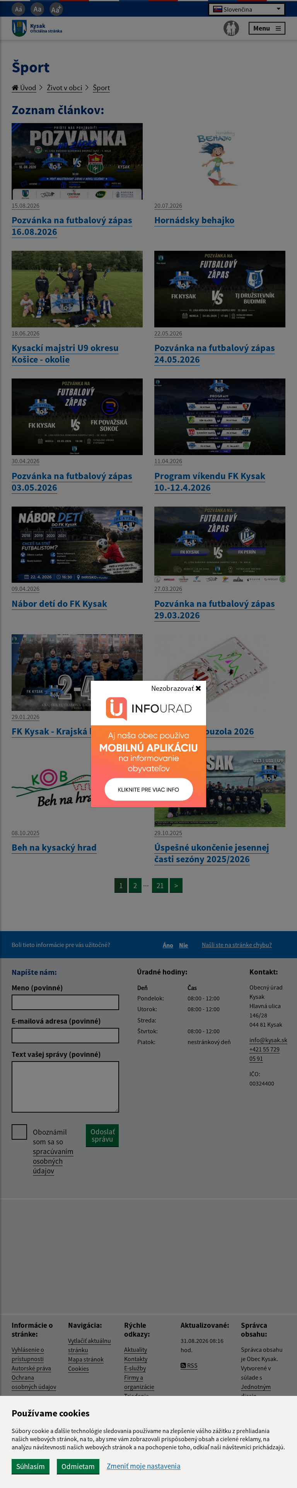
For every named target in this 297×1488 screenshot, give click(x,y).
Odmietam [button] (78, 1466)
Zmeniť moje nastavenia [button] (144, 1466)
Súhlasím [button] (30, 1466)
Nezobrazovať (173, 688)
